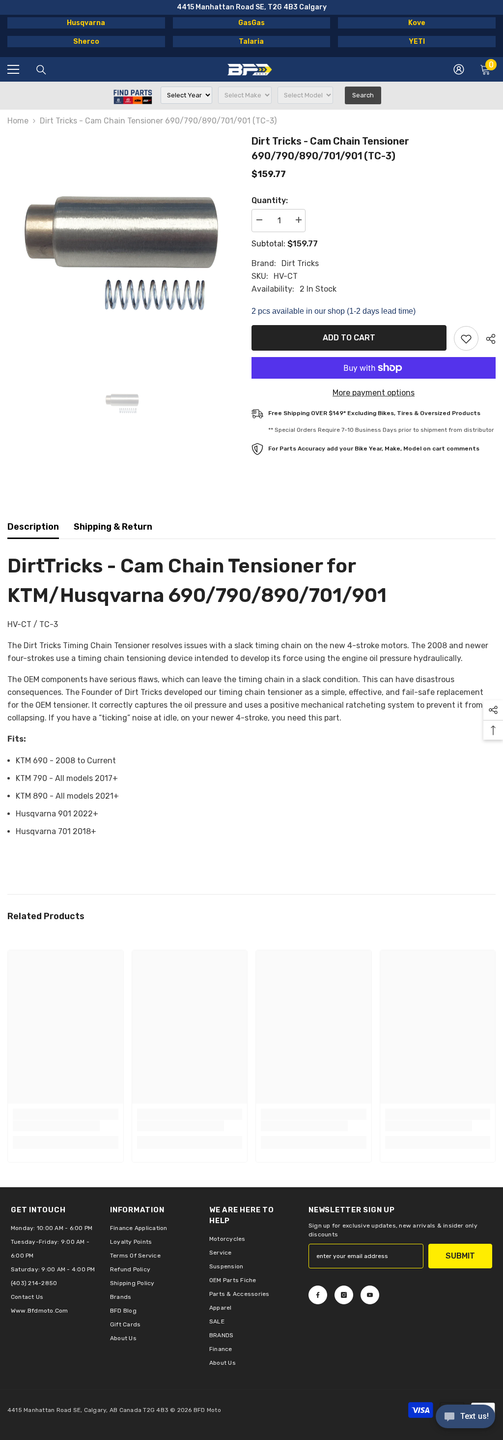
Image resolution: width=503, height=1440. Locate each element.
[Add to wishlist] (466, 338)
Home (17, 120)
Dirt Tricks (300, 263)
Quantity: (270, 200)
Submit (460, 1255)
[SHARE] (487, 339)
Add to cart (349, 337)
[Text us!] (465, 1417)
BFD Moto (207, 1410)
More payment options (374, 392)
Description (33, 526)
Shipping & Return (113, 526)
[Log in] (458, 69)
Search (363, 95)
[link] (56, 1125)
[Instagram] (344, 1295)
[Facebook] (317, 1295)
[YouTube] (370, 1295)
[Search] (41, 70)
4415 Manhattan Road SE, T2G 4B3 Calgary (252, 7)
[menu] (13, 69)
